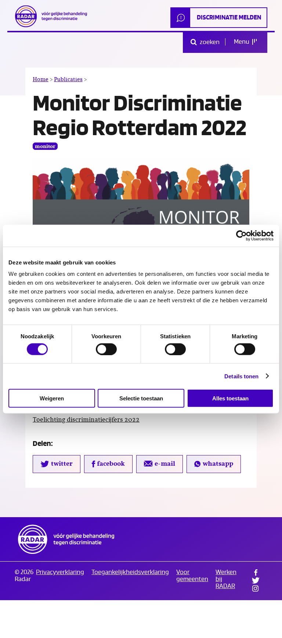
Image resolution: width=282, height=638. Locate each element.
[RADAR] (53, 16)
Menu (242, 41)
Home (40, 79)
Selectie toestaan (141, 398)
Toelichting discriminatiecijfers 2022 (86, 420)
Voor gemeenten (192, 576)
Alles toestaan (230, 398)
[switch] (106, 349)
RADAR (66, 539)
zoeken (209, 42)
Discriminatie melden (229, 17)
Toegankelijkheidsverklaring (130, 572)
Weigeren (52, 398)
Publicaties (68, 79)
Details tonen (241, 376)
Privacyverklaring (60, 572)
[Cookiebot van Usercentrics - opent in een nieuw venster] (241, 235)
